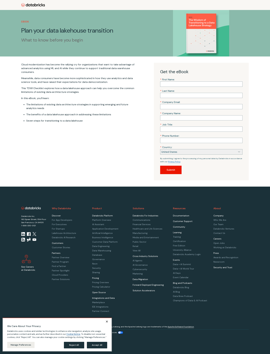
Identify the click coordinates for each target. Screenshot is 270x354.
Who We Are (219, 220)
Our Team (218, 224)
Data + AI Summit (182, 264)
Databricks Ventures (223, 228)
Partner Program (60, 261)
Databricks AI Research (63, 237)
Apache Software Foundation (181, 326)
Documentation (181, 215)
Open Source (99, 292)
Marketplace (98, 302)
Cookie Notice (73, 334)
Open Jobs (219, 243)
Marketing (138, 273)
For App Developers (62, 220)
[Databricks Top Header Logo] (33, 5)
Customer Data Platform (105, 241)
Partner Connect (100, 311)
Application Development (105, 228)
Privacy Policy (174, 161)
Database (97, 255)
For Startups (58, 228)
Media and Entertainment (146, 237)
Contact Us (219, 233)
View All (136, 250)
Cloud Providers (60, 274)
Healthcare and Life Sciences (147, 228)
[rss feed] (23, 240)
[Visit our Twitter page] (34, 234)
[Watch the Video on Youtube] (34, 240)
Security (96, 268)
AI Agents (137, 260)
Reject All (74, 345)
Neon (95, 263)
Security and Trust (222, 267)
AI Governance (140, 265)
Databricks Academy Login (187, 254)
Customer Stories (61, 247)
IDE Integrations (100, 306)
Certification (179, 241)
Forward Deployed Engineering (148, 284)
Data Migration (140, 279)
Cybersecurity (140, 269)
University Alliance (182, 250)
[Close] (106, 321)
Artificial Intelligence (102, 233)
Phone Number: (169, 135)
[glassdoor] (29, 240)
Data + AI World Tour (183, 268)
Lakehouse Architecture (64, 233)
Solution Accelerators (144, 290)
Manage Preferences (21, 345)
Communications (141, 220)
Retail (135, 246)
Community (179, 226)
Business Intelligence (102, 237)
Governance (98, 259)
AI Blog (176, 291)
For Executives (59, 224)
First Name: (167, 79)
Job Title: (166, 124)
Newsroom (219, 261)
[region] (57, 335)
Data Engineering (101, 246)
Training (177, 236)
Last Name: (167, 91)
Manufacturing (140, 233)
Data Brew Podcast (183, 296)
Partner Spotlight (61, 270)
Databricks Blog (181, 287)
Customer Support (182, 221)
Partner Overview (60, 257)
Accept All (97, 345)
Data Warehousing (101, 250)
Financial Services (142, 224)
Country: (166, 147)
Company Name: (170, 113)
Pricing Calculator (101, 286)
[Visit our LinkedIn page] (23, 234)
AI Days (177, 273)
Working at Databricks (224, 247)
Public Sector (139, 241)
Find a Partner (59, 266)
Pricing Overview (100, 282)
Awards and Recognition (225, 257)
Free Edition (179, 245)
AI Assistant (98, 224)
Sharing (96, 272)
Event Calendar (181, 277)
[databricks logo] (31, 208)
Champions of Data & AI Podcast (190, 300)
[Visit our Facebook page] (29, 234)
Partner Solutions (61, 279)
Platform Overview (101, 220)
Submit (171, 169)
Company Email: (170, 102)
